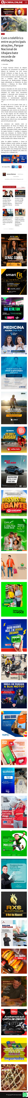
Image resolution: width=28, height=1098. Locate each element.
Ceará (3, 33)
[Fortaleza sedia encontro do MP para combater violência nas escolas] (20, 193)
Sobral (16, 209)
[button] (24, 1094)
